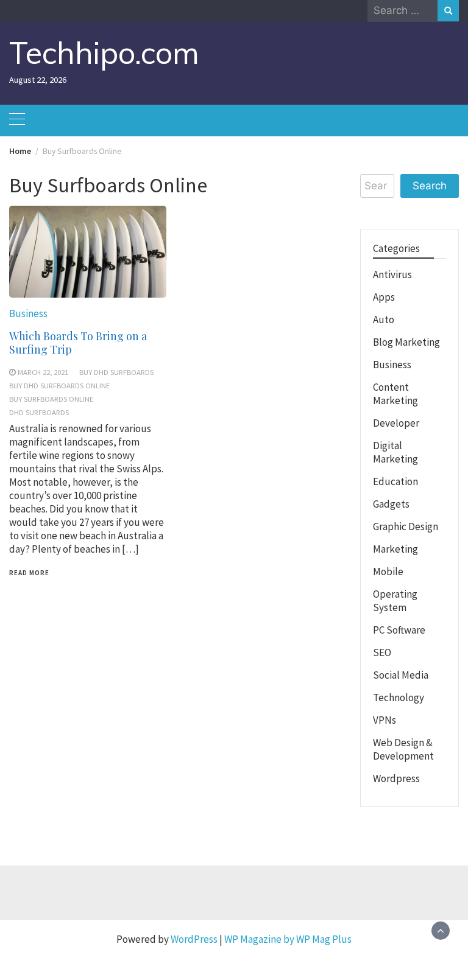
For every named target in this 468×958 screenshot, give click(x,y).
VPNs (384, 720)
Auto (383, 319)
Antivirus (392, 274)
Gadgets (391, 504)
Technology (398, 697)
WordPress (194, 939)
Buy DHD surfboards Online (59, 385)
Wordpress (396, 778)
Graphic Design (405, 526)
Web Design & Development (403, 749)
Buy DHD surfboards (116, 372)
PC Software (399, 630)
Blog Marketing (406, 342)
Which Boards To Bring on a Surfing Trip (78, 343)
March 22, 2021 (43, 372)
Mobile (388, 571)
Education (395, 481)
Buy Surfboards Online (51, 399)
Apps (384, 297)
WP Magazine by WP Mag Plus (288, 939)
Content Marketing (395, 393)
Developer (396, 423)
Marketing (395, 549)
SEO (382, 652)
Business (28, 313)
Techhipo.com (104, 52)
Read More (29, 572)
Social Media (400, 675)
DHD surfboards (39, 412)
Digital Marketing (395, 452)
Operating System (395, 600)
